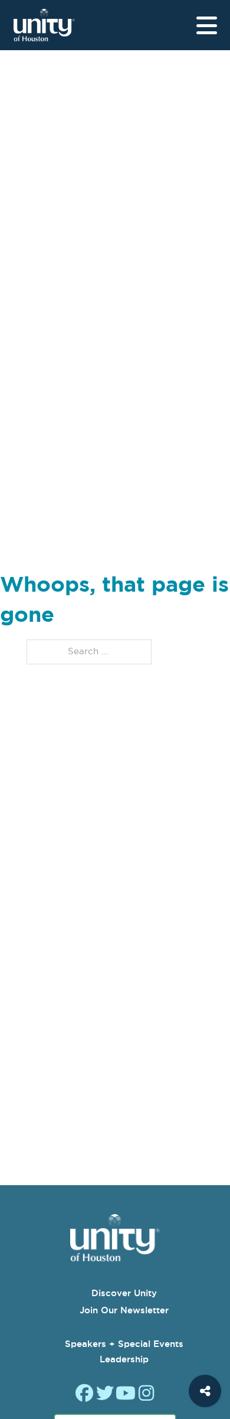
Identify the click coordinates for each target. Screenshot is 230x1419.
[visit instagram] (146, 1394)
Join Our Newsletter (124, 1310)
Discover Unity (124, 1293)
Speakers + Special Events (124, 1344)
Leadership (124, 1359)
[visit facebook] (84, 1394)
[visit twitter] (105, 1394)
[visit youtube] (126, 1394)
